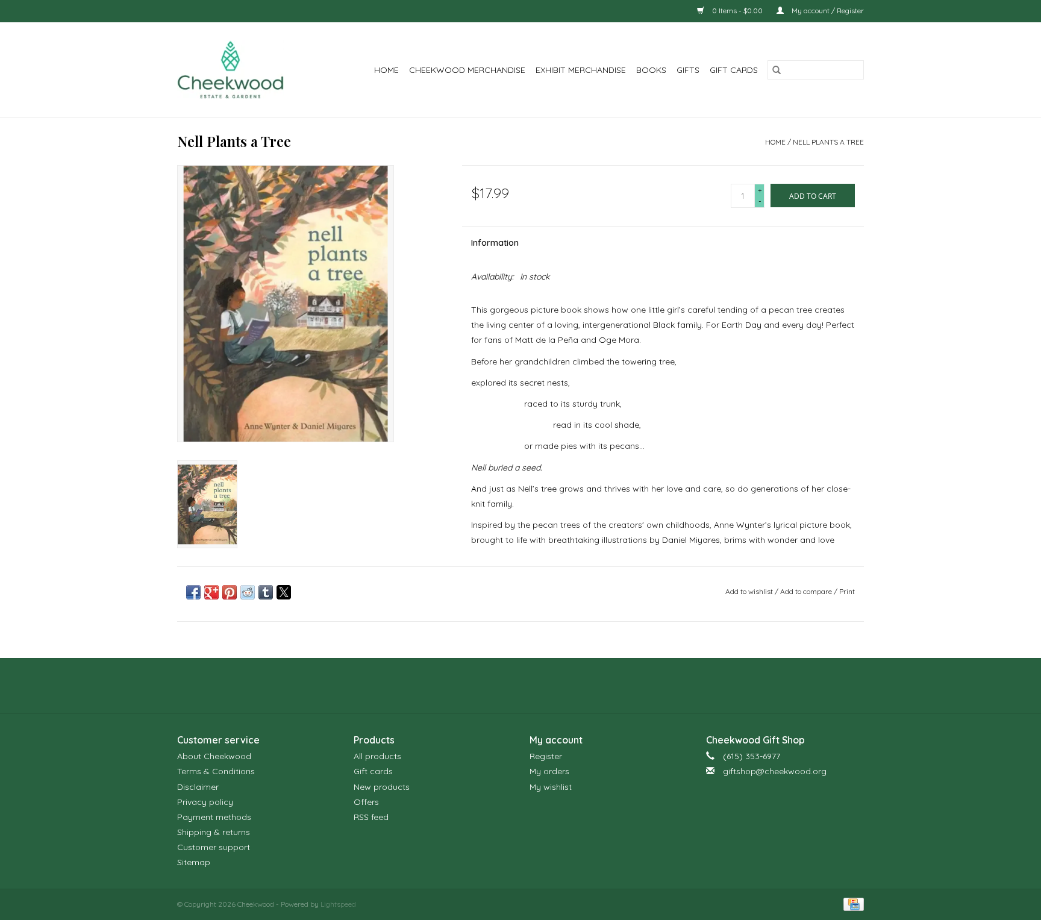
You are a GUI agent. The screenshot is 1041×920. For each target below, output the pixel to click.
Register (546, 756)
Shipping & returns (213, 832)
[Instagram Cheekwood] (542, 685)
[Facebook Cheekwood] (498, 685)
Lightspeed (338, 904)
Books (651, 69)
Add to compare (807, 591)
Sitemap (193, 862)
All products (377, 756)
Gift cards (734, 69)
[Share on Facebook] (193, 592)
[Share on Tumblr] (265, 592)
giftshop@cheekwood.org (775, 771)
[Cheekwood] (238, 69)
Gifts (688, 69)
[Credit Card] (851, 903)
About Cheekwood (214, 756)
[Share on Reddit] (247, 592)
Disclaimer (198, 786)
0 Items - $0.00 (737, 10)
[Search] (776, 70)
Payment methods (214, 817)
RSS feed (371, 817)
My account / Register (827, 10)
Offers (366, 801)
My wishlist (551, 786)
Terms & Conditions (216, 771)
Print (847, 591)
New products (382, 786)
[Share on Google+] (211, 592)
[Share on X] (284, 592)
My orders (549, 771)
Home (386, 69)
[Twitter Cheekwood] (520, 685)
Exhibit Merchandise (581, 69)
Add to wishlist (750, 591)
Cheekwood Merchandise (467, 69)
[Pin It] (229, 592)
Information (495, 242)
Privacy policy (205, 801)
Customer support (213, 847)
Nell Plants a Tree (828, 141)
